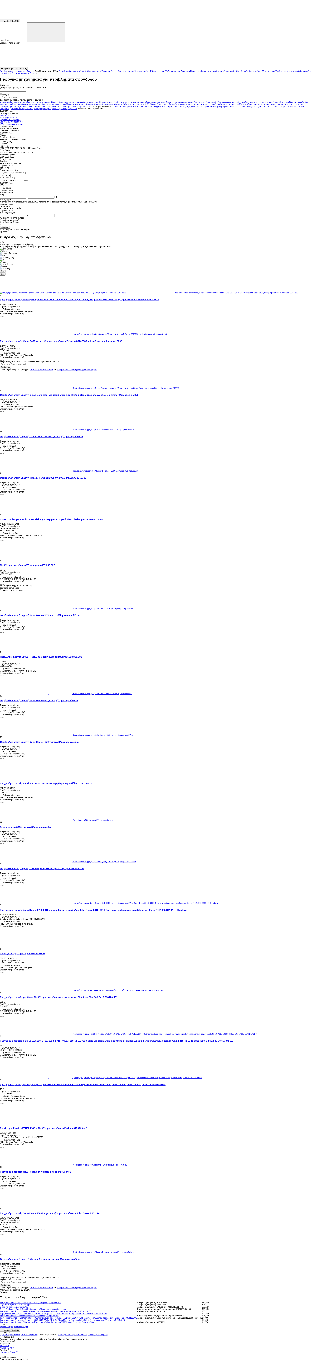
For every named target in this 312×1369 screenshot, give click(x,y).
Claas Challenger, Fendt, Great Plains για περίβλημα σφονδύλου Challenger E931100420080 (51, 519)
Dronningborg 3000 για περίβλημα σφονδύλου (26, 827)
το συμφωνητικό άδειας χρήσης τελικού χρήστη (77, 370)
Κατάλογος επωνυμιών (97, 1335)
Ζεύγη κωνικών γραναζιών (290, 71)
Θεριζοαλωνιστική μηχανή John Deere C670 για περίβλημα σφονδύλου (39, 615)
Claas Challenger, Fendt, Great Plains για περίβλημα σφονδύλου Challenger (33, 1309)
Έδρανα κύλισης (157, 71)
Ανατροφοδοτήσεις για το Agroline (72, 1335)
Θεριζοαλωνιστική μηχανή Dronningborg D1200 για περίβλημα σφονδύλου (42, 868)
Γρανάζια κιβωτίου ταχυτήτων (71, 71)
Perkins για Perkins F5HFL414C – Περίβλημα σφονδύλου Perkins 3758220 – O (43, 1128)
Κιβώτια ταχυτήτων (93, 71)
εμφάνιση (5, 227)
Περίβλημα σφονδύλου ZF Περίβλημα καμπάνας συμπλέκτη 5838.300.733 (41, 657)
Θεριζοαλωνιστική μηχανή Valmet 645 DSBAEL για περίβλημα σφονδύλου (41, 436)
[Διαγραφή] (1, 93)
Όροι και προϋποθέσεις (10, 1335)
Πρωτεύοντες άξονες (9, 73)
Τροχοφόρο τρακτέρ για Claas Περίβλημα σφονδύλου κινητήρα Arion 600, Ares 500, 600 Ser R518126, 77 (58, 997)
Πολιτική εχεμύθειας (29, 1335)
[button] (156, 55)
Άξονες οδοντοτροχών (225, 71)
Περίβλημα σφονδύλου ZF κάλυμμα (15, 1305)
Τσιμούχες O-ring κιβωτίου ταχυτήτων (118, 71)
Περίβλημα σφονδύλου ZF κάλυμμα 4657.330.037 (27, 565)
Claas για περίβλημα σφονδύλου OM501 (22, 953)
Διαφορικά (185, 71)
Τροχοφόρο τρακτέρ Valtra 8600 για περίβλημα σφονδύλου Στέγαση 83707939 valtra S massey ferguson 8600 (61, 341)
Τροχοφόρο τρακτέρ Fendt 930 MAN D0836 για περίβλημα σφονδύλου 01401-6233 (46, 783)
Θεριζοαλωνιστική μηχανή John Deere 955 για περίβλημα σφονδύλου (39, 700)
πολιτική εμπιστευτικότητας (41, 370)
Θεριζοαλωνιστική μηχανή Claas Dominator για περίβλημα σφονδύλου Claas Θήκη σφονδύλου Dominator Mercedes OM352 (69, 395)
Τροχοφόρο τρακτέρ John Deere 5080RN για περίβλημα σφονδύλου (29, 1316)
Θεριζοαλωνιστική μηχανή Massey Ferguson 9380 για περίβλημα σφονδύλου (43, 478)
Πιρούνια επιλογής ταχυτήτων (203, 71)
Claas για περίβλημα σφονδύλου (14, 1307)
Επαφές (24, 1327)
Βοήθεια (17, 1327)
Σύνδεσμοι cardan (172, 71)
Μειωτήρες (307, 71)
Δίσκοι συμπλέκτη (142, 71)
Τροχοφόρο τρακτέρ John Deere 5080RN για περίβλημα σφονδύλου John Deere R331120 (50, 1213)
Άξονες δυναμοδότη (270, 71)
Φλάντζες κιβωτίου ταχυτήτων (248, 71)
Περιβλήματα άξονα (26, 73)
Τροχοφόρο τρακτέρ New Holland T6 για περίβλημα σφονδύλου (35, 1172)
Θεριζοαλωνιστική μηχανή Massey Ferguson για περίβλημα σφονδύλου (40, 1259)
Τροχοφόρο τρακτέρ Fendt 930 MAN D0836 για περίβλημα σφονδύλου (30, 1303)
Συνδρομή (5, 367)
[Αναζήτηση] (46, 32)
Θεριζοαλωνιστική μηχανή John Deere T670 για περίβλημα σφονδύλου (39, 742)
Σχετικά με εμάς (6, 1327)
